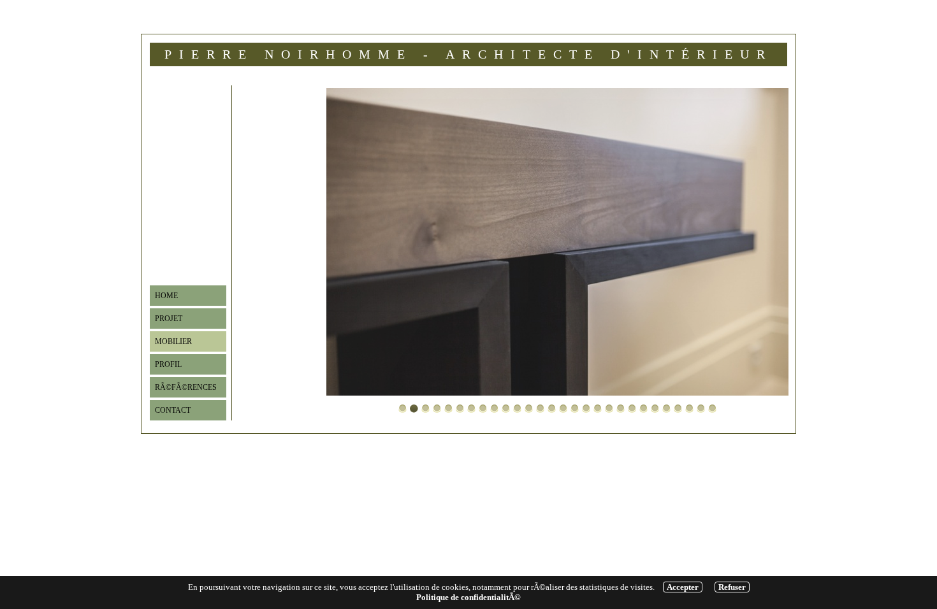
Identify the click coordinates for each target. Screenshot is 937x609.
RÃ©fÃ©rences (186, 387)
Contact (173, 410)
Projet (168, 318)
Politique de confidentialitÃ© (468, 597)
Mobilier (173, 341)
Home (166, 295)
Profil (168, 364)
